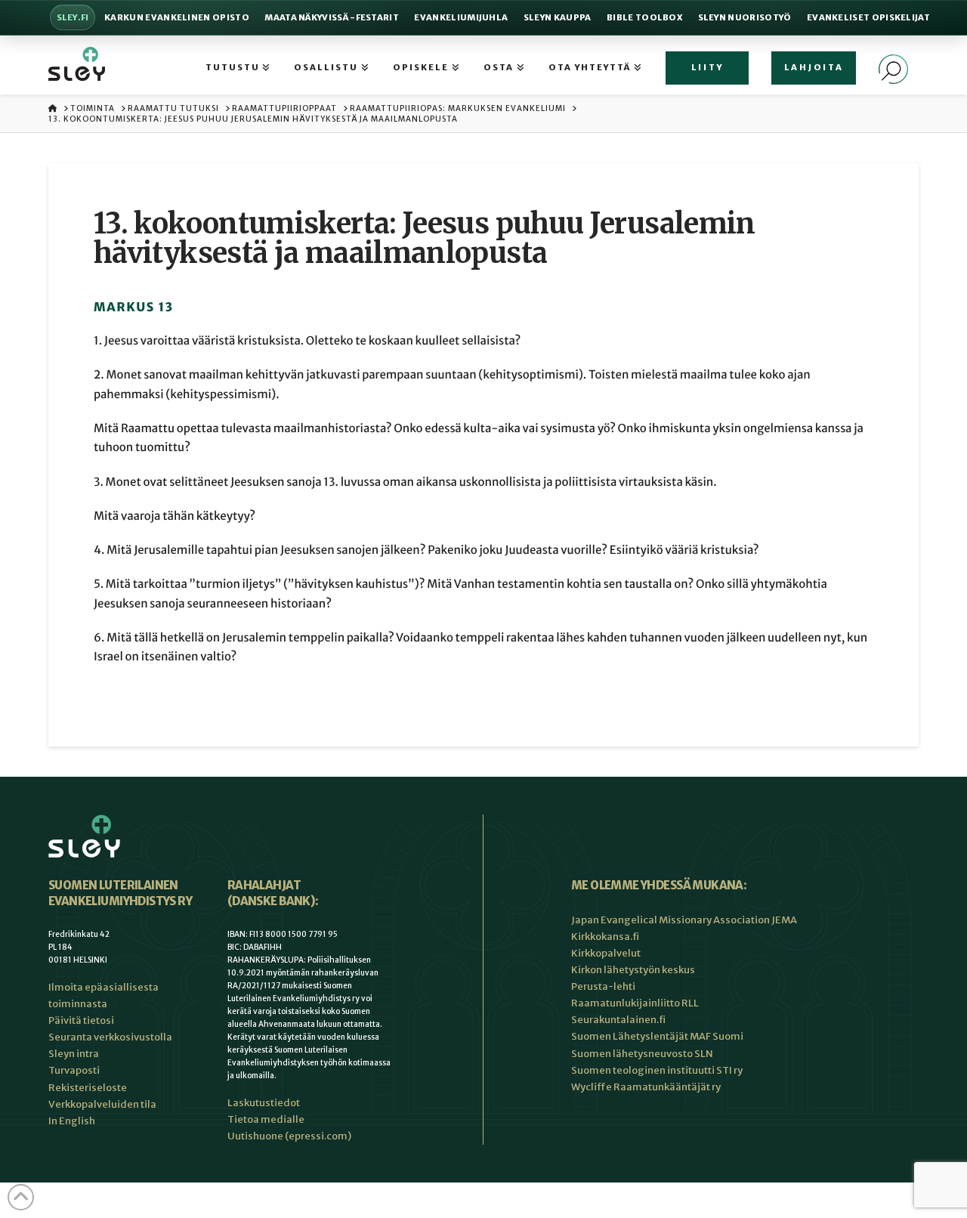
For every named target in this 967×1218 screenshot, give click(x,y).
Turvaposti (74, 1070)
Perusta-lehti (603, 986)
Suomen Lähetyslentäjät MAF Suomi (657, 1036)
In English (71, 1120)
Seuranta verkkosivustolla (110, 1037)
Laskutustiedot (263, 1102)
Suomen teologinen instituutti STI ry (657, 1070)
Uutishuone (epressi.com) (289, 1136)
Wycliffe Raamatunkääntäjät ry (646, 1086)
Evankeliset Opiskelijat (868, 17)
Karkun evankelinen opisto (176, 17)
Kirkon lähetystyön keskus (633, 969)
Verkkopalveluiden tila (102, 1104)
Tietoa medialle (265, 1119)
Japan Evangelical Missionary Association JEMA (684, 920)
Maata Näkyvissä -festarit (331, 17)
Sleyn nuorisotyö (745, 17)
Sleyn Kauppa (558, 17)
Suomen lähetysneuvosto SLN (642, 1053)
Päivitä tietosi (81, 1020)
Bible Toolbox (644, 17)
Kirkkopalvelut (606, 953)
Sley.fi (73, 17)
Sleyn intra (73, 1053)
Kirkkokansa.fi (605, 936)
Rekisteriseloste (87, 1087)
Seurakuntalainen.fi (618, 1019)
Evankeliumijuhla (461, 17)
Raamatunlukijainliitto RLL (635, 1003)
